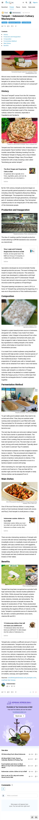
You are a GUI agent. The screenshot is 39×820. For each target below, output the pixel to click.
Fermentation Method (10, 41)
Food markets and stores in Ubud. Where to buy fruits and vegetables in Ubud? (13, 765)
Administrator (11, 684)
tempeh (4, 22)
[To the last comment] (36, 817)
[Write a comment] (32, 817)
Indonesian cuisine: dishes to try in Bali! (14, 771)
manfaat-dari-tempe (8, 680)
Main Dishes (7, 43)
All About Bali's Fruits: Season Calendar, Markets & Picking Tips (12, 759)
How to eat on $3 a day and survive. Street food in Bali (12, 776)
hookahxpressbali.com (19, 712)
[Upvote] (30, 692)
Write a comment (12, 795)
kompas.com (31, 678)
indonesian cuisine (14, 22)
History (6, 34)
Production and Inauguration (12, 37)
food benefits (26, 22)
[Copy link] (15, 26)
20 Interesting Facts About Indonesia (13, 754)
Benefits (6, 45)
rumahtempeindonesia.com (17, 678)
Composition (7, 39)
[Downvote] (36, 692)
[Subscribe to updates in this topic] (3, 788)
